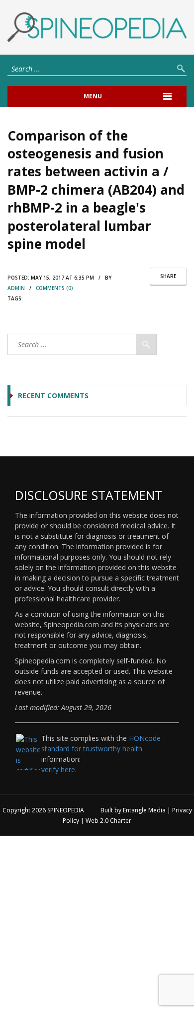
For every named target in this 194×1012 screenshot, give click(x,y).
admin (16, 288)
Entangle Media (144, 810)
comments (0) (54, 288)
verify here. (59, 769)
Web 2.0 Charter (108, 820)
